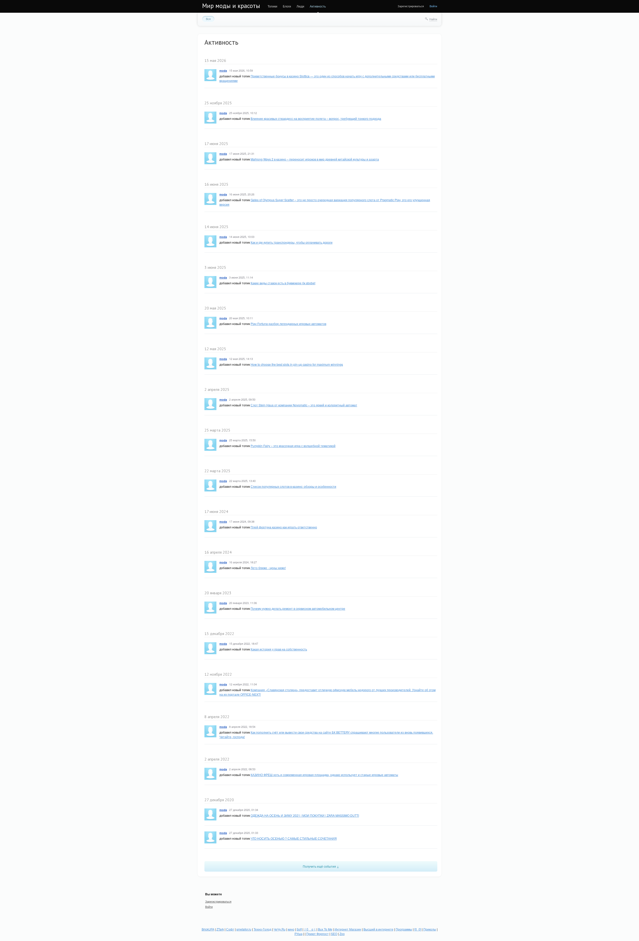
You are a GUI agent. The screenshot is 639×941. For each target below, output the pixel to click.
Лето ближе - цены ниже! (268, 568)
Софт (230, 929)
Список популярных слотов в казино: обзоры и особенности (293, 486)
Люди (300, 6)
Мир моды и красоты (231, 6)
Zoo (342, 934)
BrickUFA (208, 929)
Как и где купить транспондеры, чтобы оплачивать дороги (291, 242)
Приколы (429, 929)
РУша (299, 934)
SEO (334, 934)
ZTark (220, 929)
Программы (404, 929)
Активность (318, 6)
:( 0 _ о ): (310, 929)
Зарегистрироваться (411, 6)
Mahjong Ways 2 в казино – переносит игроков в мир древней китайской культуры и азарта (315, 159)
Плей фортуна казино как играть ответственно (284, 527)
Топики (272, 6)
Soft (299, 929)
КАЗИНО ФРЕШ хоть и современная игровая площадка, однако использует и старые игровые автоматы (324, 775)
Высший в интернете (378, 929)
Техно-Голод (262, 929)
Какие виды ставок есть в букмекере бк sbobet (283, 283)
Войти (433, 6)
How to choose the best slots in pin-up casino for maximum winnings (297, 364)
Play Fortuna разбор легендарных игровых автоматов (288, 323)
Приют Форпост (317, 934)
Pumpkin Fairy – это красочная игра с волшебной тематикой (293, 446)
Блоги (287, 6)
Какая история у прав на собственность (279, 649)
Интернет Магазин (347, 929)
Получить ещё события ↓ (321, 866)
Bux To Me (325, 929)
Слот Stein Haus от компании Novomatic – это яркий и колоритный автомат (304, 405)
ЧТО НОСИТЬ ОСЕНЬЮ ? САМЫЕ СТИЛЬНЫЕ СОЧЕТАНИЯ (294, 838)
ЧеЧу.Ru (280, 929)
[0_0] (417, 929)
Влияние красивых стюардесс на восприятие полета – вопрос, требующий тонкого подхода (316, 118)
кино (291, 929)
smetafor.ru (243, 929)
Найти (433, 19)
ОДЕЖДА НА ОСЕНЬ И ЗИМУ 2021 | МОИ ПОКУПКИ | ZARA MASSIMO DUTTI (305, 815)
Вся (208, 19)
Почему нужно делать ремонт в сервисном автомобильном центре (298, 608)
